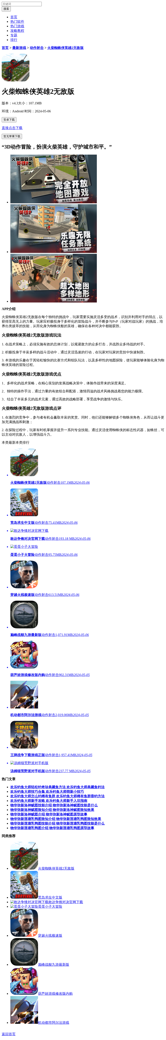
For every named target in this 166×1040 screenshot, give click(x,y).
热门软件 (17, 21)
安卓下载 (9, 119)
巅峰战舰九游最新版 (53, 964)
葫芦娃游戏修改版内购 (55, 993)
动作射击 (37, 48)
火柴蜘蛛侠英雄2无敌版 (65, 48)
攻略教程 (17, 30)
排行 (13, 40)
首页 (13, 17)
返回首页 (9, 1034)
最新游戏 (19, 48)
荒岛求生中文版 (50, 897)
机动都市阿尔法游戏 (53, 1022)
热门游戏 (17, 26)
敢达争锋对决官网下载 (65, 902)
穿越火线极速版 (50, 935)
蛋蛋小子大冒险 (50, 906)
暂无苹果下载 (11, 136)
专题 (13, 35)
